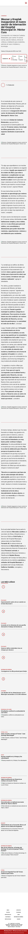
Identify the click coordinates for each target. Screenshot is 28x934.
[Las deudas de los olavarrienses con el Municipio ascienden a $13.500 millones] (14, 682)
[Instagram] (11, 904)
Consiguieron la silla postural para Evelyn (14, 671)
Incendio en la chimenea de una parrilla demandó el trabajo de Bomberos (13, 626)
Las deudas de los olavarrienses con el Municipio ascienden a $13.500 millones (13, 693)
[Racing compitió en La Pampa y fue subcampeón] (14, 767)
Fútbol (3, 870)
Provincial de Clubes (6, 709)
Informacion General (6, 669)
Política (8, 912)
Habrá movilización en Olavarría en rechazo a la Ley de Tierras (11, 780)
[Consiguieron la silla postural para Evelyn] (14, 661)
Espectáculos (8, 914)
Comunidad (3, 15)
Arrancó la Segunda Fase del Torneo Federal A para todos (12, 872)
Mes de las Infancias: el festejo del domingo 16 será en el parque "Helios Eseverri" (12, 849)
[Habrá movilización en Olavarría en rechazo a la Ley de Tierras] (14, 789)
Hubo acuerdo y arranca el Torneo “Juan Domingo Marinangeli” (13, 734)
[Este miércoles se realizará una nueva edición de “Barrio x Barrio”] (14, 812)
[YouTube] (16, 904)
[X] (21, 904)
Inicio (8, 910)
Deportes (18, 910)
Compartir (5, 58)
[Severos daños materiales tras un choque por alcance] (14, 638)
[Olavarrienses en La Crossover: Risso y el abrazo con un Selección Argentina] (14, 835)
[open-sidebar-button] (26, 3)
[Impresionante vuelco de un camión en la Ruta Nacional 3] (14, 592)
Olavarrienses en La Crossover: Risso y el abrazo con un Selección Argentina (13, 825)
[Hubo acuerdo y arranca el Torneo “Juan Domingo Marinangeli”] (14, 744)
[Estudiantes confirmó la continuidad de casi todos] (14, 721)
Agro (18, 914)
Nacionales (7, 916)
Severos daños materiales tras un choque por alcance (11, 649)
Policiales (3, 600)
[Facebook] (7, 904)
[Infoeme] (7, 3)
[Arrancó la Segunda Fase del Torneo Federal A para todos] (14, 882)
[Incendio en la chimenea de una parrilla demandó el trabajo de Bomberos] (14, 615)
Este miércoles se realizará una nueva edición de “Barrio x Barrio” (12, 802)
